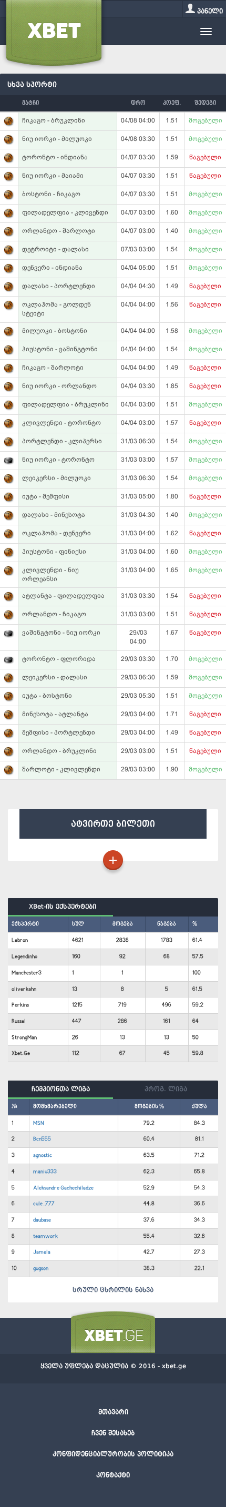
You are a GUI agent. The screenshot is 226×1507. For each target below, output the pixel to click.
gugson (40, 1268)
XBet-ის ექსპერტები (60, 906)
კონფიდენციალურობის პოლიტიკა (113, 1454)
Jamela (41, 1252)
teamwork (45, 1236)
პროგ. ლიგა (166, 1089)
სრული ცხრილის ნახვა (113, 1290)
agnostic (42, 1155)
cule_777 (44, 1203)
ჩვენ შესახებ (113, 1433)
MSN (38, 1123)
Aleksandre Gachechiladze (63, 1188)
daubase (42, 1220)
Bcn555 (42, 1139)
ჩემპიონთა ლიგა (61, 1089)
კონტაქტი (113, 1475)
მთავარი (113, 1412)
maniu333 (45, 1171)
